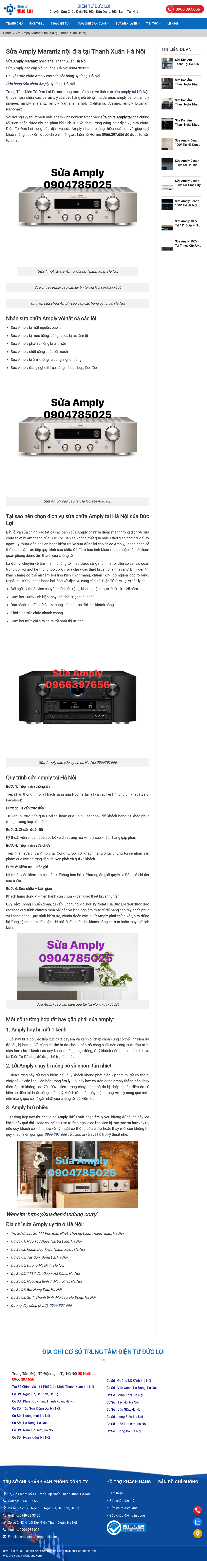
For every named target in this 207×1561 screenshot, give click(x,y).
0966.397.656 (55, 1134)
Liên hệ (172, 23)
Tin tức (152, 23)
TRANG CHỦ (14, 23)
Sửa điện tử (60, 23)
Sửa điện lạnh (126, 23)
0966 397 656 (23, 1379)
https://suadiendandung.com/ (62, 1214)
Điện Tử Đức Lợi (23, 1056)
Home (7, 33)
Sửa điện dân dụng (92, 23)
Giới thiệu (37, 23)
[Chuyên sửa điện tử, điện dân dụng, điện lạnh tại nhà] (23, 9)
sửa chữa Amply (38, 318)
